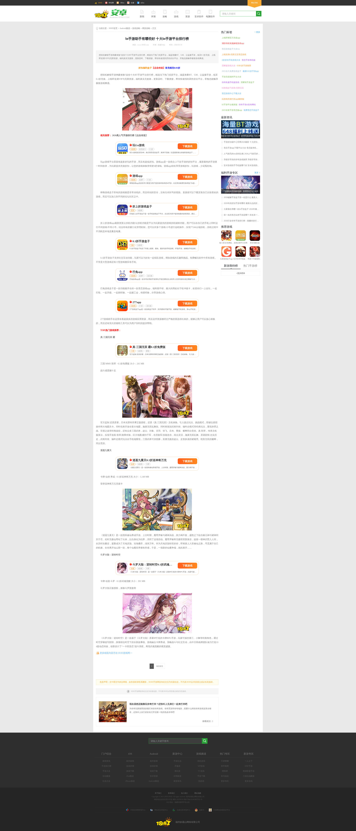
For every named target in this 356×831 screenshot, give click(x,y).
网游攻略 (146, 28)
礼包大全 (106, 781)
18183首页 (113, 28)
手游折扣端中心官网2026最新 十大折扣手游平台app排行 (242, 142)
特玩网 (111, 3)
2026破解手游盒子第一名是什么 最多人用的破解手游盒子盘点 (242, 197)
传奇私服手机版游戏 (230, 82)
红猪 (132, 3)
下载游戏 (187, 146)
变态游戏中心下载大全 (231, 93)
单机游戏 (201, 761)
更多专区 (225, 781)
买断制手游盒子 (247, 82)
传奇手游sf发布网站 (247, 105)
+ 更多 (257, 32)
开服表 (177, 766)
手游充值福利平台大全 (231, 77)
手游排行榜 (106, 766)
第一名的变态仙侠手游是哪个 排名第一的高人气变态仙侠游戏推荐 (242, 215)
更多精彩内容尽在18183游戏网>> (116, 653)
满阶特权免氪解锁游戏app (233, 43)
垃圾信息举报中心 (183, 810)
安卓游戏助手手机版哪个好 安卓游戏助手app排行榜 (242, 165)
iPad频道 (130, 776)
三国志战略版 (248, 776)
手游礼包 (177, 761)
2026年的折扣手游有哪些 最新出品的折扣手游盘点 (242, 203)
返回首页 (159, 666)
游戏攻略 (136, 28)
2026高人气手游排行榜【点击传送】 (130, 135)
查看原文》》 (208, 721)
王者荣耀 (225, 761)
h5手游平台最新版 (229, 105)
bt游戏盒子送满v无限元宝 (233, 88)
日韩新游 (177, 776)
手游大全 (106, 771)
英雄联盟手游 (248, 771)
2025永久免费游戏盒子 (231, 71)
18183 (100, 3)
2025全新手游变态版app (232, 110)
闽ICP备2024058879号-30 (193, 799)
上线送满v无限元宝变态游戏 (234, 54)
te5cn (142, 3)
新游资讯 (177, 781)
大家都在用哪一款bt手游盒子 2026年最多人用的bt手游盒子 (242, 209)
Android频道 (125, 28)
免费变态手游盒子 (251, 110)
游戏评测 (130, 766)
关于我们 (158, 793)
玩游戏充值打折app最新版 (233, 99)
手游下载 (201, 776)
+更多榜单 (240, 273)
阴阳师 (225, 771)
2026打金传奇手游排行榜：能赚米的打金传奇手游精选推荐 (242, 221)
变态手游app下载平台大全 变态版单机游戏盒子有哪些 (242, 148)
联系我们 (171, 793)
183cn (122, 3)
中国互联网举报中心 (137, 810)
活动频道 (106, 776)
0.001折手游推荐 (244, 66)
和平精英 (225, 766)
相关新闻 (130, 761)
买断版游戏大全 (228, 66)
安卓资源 (154, 776)
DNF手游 (249, 766)
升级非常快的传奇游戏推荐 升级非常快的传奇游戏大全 (242, 160)
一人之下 (249, 761)
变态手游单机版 (248, 60)
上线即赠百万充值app (231, 38)
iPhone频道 (130, 781)
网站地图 (197, 793)
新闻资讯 (106, 761)
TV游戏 (201, 771)
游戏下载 (130, 771)
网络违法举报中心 (161, 810)
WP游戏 (201, 766)
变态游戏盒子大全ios (231, 49)
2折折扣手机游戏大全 (231, 60)
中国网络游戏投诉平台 (221, 810)
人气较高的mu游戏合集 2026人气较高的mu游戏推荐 (242, 154)
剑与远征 (225, 776)
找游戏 (201, 781)
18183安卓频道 (113, 13)
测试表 (177, 771)
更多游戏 (249, 781)
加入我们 (184, 793)
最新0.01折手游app (251, 71)
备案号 (201, 810)
